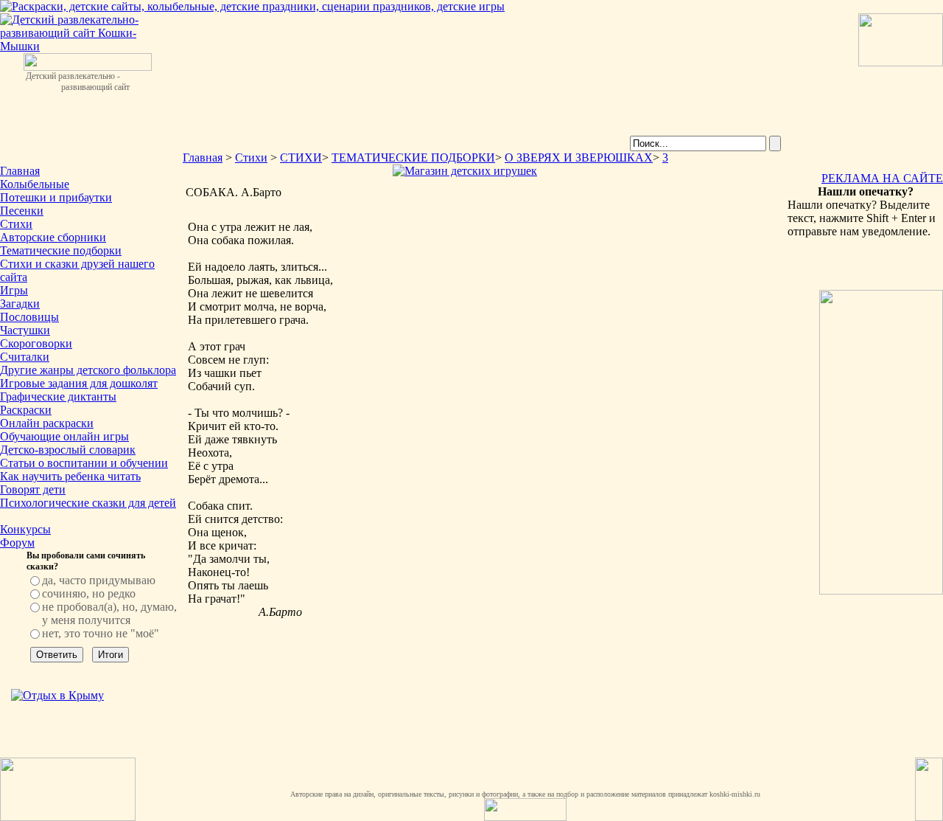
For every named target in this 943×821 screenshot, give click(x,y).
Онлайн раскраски (47, 423)
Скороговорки (36, 343)
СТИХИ (301, 157)
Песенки (21, 210)
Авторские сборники (53, 237)
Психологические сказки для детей (88, 502)
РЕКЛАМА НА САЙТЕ (882, 178)
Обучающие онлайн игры (64, 436)
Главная (20, 170)
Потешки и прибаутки (56, 197)
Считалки (24, 356)
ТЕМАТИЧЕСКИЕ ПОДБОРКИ (413, 157)
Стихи (16, 224)
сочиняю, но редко (89, 593)
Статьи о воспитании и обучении (84, 463)
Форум (17, 542)
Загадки (20, 303)
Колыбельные (34, 184)
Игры (14, 290)
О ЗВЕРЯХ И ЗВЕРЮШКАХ (579, 157)
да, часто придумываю (98, 580)
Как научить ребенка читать (70, 476)
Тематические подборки (61, 250)
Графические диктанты (58, 396)
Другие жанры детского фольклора (88, 370)
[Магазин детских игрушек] (465, 170)
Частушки (25, 330)
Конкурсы (25, 529)
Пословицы (29, 317)
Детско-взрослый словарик (68, 449)
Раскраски (26, 409)
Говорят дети (33, 489)
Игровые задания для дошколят (79, 383)
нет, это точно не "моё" (100, 633)
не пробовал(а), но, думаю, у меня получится (109, 613)
